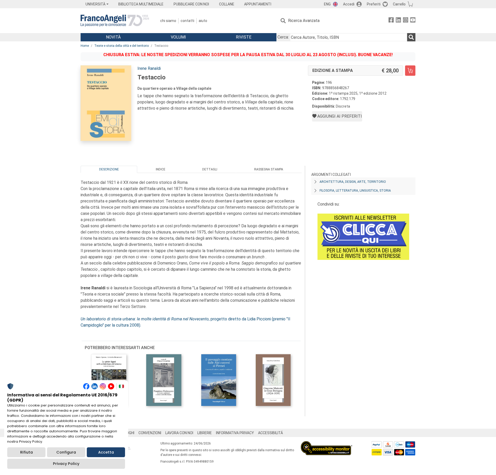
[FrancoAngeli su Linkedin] (398, 20)
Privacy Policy (66, 463)
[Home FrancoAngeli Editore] (115, 20)
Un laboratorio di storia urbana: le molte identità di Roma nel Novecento (145, 318)
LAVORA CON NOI (179, 433)
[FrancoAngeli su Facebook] (391, 20)
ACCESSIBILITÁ (270, 433)
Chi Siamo (168, 21)
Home (85, 46)
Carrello (399, 4)
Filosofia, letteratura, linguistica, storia (355, 190)
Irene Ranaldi (149, 68)
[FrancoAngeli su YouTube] (412, 20)
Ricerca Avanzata (304, 20)
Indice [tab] (160, 169)
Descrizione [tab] (109, 169)
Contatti (187, 21)
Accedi (348, 4)
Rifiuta (26, 452)
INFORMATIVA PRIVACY (235, 433)
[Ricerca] (411, 37)
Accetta (106, 452)
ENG (327, 4)
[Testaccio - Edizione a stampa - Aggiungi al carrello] (410, 70)
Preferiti (374, 4)
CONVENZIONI (149, 433)
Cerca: (283, 37)
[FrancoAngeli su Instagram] (405, 20)
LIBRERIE (204, 433)
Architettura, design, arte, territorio (353, 182)
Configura (66, 452)
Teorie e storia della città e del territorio (121, 46)
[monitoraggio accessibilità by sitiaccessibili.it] (326, 444)
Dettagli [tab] (209, 169)
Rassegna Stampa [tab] (268, 169)
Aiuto (203, 21)
